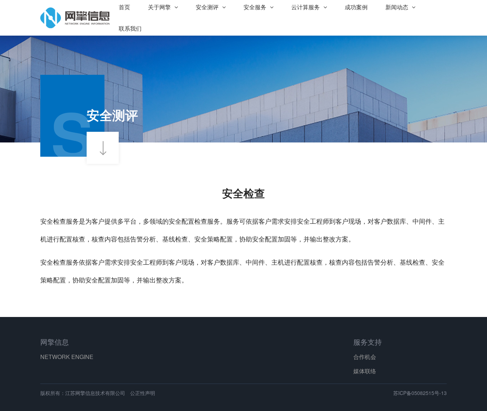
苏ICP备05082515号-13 (420, 392)
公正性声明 (142, 392)
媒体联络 (364, 371)
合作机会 (364, 357)
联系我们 (130, 28)
